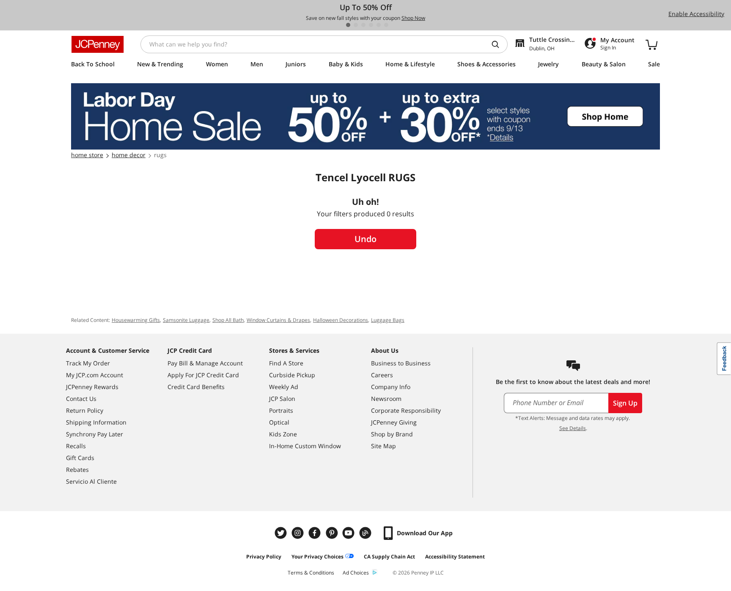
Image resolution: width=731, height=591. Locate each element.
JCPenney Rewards (92, 387)
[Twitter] (281, 533)
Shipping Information (96, 422)
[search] (498, 44)
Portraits (281, 410)
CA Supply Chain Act (389, 556)
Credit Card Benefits (196, 387)
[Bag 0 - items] (651, 44)
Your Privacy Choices (317, 556)
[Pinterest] (332, 533)
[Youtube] (349, 533)
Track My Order (88, 363)
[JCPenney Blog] (366, 533)
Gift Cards (80, 458)
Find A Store (286, 363)
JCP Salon (282, 399)
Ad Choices (356, 572)
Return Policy (84, 410)
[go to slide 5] (378, 25)
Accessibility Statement (455, 556)
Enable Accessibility (696, 14)
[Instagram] (298, 533)
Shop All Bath (228, 320)
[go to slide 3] (363, 25)
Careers (382, 375)
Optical (279, 422)
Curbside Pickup (292, 375)
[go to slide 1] (348, 25)
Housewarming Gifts (136, 320)
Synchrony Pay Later (94, 434)
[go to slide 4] (371, 25)
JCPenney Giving (394, 422)
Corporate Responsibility (406, 410)
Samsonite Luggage (186, 320)
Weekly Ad (283, 387)
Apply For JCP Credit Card (203, 375)
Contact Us (81, 399)
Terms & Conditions (311, 572)
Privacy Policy (263, 556)
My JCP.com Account (94, 375)
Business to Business (401, 363)
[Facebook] (315, 533)
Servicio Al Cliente (91, 481)
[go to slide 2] (356, 25)
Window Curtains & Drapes (278, 320)
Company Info (390, 387)
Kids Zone (283, 434)
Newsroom (386, 399)
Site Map (383, 446)
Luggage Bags (387, 320)
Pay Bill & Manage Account (205, 363)
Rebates (77, 470)
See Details (572, 428)
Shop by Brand (392, 434)
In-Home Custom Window (305, 446)
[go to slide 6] (386, 25)
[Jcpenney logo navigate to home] (97, 44)
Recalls (76, 446)
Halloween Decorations (340, 320)
